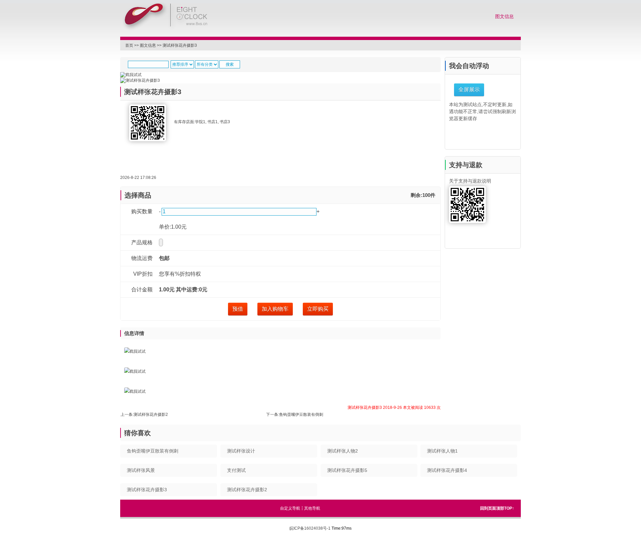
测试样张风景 (141, 470)
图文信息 (504, 16)
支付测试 (236, 470)
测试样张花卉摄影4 (447, 470)
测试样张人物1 (442, 451)
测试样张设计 (241, 451)
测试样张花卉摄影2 (151, 414)
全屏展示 (469, 89)
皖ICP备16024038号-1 (310, 528)
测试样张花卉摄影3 (180, 45)
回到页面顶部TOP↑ (497, 508)
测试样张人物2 (342, 451)
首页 (129, 45)
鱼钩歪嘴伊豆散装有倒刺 (301, 414)
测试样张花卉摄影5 (347, 470)
